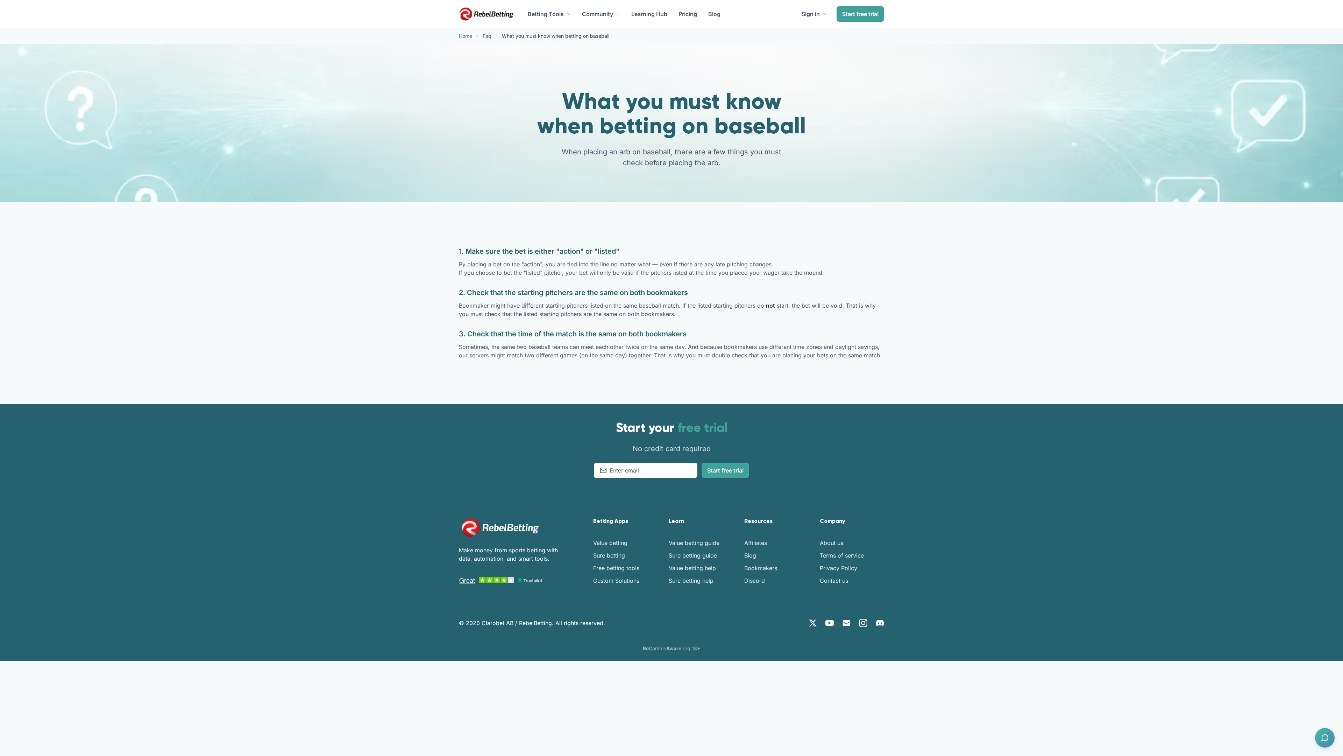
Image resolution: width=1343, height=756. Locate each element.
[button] (1325, 738)
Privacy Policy (838, 568)
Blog (714, 14)
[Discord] (880, 623)
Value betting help (692, 568)
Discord (754, 580)
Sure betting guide (693, 555)
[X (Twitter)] (813, 623)
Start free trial (860, 14)
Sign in (811, 14)
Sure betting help (691, 580)
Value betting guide (694, 542)
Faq (487, 36)
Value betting (610, 542)
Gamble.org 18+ (671, 648)
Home (465, 36)
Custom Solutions (616, 580)
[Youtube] (829, 623)
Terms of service (842, 555)
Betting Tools (546, 14)
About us (831, 542)
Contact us (834, 580)
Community (597, 14)
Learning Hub (649, 14)
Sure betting (609, 555)
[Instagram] (863, 623)
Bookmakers (760, 568)
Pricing (687, 14)
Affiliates (755, 542)
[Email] (846, 623)
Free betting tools (616, 568)
